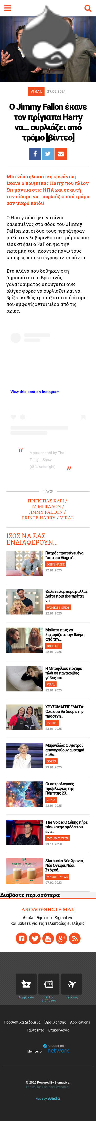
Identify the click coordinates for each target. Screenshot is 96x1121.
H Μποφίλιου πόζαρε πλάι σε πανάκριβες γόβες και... (63, 673)
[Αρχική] (48, 68)
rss (75, 938)
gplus (61, 938)
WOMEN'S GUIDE (58, 607)
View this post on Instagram (34, 392)
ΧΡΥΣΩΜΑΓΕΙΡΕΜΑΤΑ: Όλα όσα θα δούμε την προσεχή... (64, 712)
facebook (21, 938)
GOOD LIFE (54, 646)
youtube (48, 938)
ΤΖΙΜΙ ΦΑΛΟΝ (46, 506)
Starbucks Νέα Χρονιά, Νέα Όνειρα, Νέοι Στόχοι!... (64, 865)
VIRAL (67, 517)
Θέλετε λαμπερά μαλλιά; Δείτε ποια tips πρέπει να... (66, 596)
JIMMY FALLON (46, 512)
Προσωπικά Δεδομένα (22, 1022)
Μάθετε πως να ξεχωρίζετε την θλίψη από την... (64, 635)
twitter (35, 938)
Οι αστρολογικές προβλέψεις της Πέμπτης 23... (59, 788)
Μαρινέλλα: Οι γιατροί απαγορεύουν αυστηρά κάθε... (64, 750)
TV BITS (52, 723)
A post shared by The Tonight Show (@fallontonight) (47, 460)
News (48, 984)
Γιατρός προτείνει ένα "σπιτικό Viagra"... (64, 555)
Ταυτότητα (35, 1030)
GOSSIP (51, 761)
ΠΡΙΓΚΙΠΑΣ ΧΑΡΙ (46, 500)
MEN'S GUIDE (56, 564)
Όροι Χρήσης (55, 1022)
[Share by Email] (61, 154)
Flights (71, 984)
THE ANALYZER (57, 838)
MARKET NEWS (57, 877)
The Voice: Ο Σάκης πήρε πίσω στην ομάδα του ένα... (66, 827)
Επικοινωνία (58, 1030)
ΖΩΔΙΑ (51, 800)
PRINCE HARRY (39, 517)
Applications (80, 1022)
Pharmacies (26, 984)
